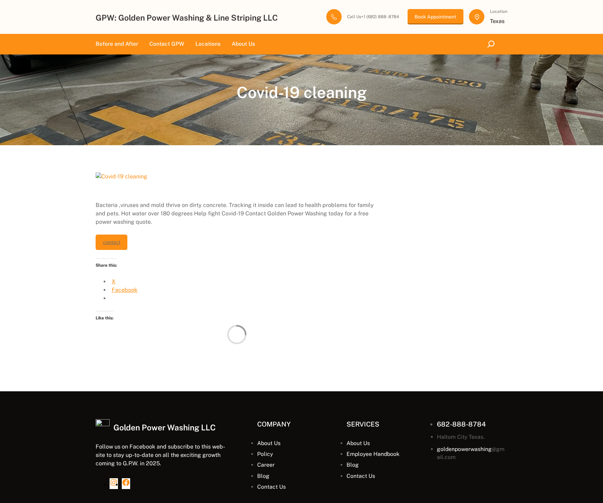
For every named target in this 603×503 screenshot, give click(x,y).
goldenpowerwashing (464, 449)
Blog (263, 476)
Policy (265, 454)
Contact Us (271, 486)
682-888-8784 (461, 424)
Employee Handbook (373, 454)
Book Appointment (435, 17)
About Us (269, 443)
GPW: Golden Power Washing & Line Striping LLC (187, 17)
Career (266, 464)
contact (111, 242)
